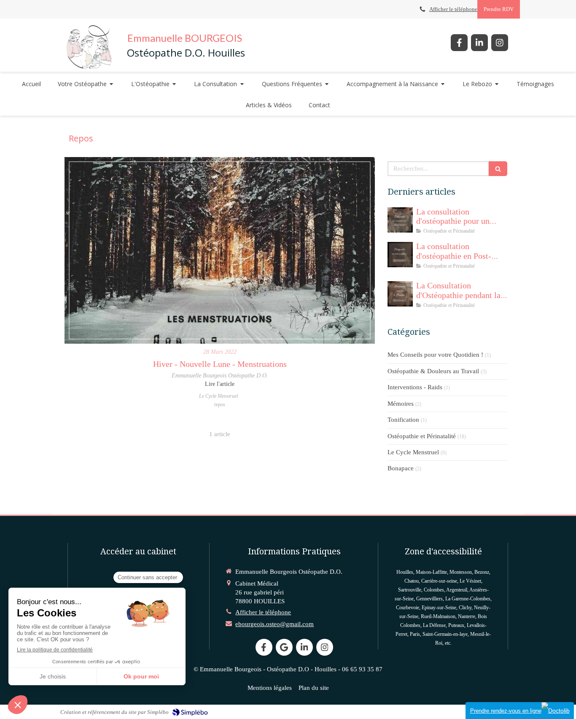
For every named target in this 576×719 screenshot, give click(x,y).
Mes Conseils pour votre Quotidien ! (435, 354)
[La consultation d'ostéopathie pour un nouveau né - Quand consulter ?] (400, 220)
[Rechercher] (498, 168)
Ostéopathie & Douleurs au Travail (433, 371)
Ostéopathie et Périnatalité (422, 436)
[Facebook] (459, 42)
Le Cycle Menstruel (413, 452)
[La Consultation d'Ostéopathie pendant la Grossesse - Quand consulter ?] (400, 294)
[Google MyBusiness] (284, 647)
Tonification (403, 419)
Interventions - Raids (415, 387)
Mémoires (401, 403)
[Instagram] (499, 42)
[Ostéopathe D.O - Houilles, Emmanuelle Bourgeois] (89, 46)
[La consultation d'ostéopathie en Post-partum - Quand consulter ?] (400, 254)
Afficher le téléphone (453, 9)
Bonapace (401, 468)
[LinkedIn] (479, 42)
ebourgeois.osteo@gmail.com (274, 624)
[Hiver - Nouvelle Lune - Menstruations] (220, 250)
